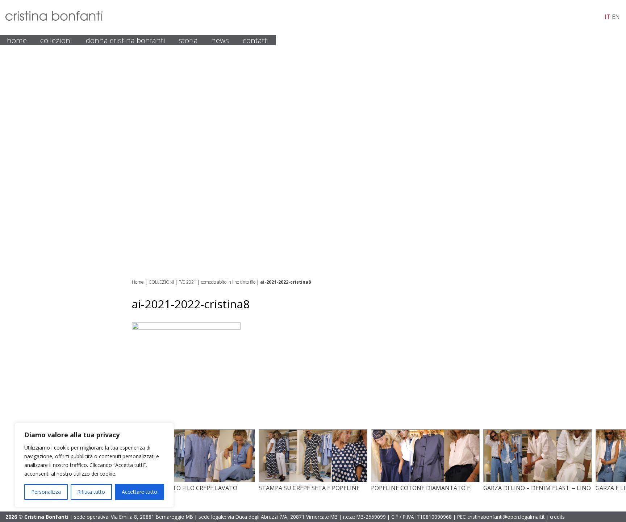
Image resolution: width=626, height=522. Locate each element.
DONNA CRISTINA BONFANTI (125, 40)
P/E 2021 (187, 282)
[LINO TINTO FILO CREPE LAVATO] (200, 480)
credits (557, 516)
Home (138, 282)
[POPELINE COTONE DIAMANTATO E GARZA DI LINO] (425, 480)
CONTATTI (256, 40)
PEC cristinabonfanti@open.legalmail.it (500, 516)
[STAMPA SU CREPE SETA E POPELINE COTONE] (313, 480)
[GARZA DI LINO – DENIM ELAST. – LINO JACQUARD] (537, 480)
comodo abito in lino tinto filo (228, 282)
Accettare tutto (139, 491)
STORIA (188, 40)
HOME (17, 40)
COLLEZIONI (56, 40)
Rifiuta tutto (91, 491)
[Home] (54, 18)
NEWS (220, 40)
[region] (94, 465)
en (616, 17)
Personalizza (46, 491)
